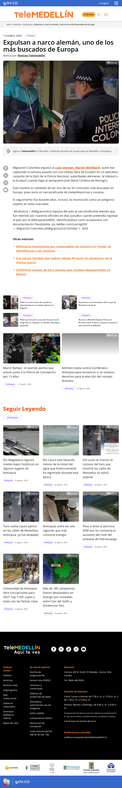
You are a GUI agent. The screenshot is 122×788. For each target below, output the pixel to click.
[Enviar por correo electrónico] (5, 189)
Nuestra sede (10, 685)
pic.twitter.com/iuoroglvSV (69, 224)
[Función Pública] (111, 767)
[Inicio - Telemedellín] (43, 14)
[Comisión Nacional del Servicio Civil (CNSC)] (12, 768)
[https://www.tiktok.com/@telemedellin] (68, 649)
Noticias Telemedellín (31, 55)
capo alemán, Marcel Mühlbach (77, 168)
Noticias (17, 24)
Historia (7, 675)
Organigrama (10, 690)
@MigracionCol (41, 211)
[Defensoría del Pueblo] (91, 768)
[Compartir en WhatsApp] (5, 182)
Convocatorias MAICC (41, 718)
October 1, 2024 (77, 228)
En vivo (89, 14)
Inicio (8, 24)
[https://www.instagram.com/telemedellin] (76, 649)
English (105, 3)
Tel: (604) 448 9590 (74, 680)
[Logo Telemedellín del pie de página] (21, 649)
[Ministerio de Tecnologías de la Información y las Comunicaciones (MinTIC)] (31, 768)
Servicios (8, 680)
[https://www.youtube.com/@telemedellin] (83, 649)
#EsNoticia (21, 211)
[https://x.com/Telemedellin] (61, 649)
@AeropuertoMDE (43, 220)
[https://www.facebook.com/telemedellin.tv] (53, 649)
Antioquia (27, 24)
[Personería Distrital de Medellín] (51, 768)
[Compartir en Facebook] (5, 168)
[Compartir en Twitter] (5, 175)
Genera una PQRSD (40, 680)
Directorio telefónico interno (8, 715)
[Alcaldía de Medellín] (71, 767)
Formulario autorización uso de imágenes (40, 705)
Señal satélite (37, 713)
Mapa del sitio (10, 723)
